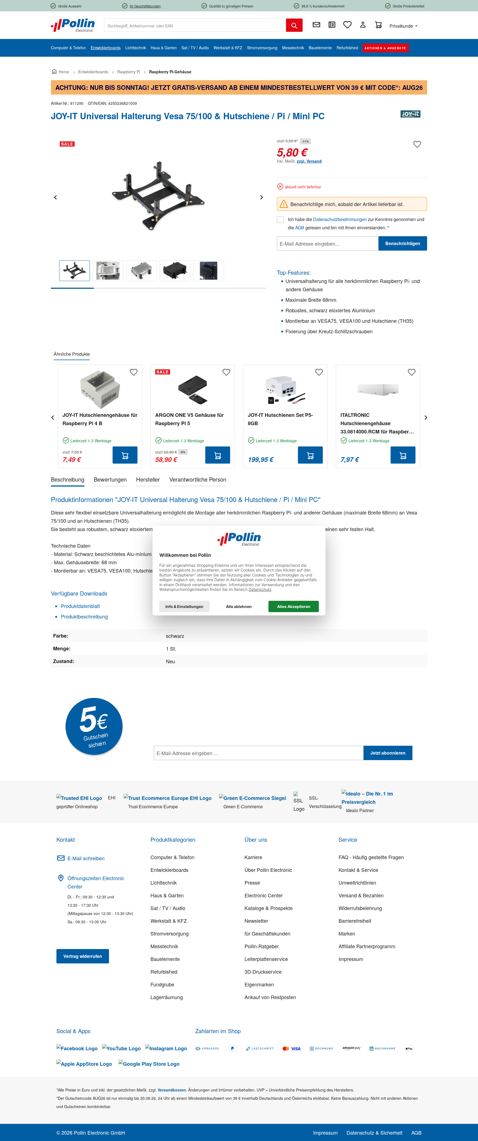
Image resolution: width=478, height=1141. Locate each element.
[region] (158, 213)
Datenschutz (189, 765)
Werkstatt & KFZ (168, 920)
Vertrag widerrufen (82, 956)
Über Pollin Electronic (268, 869)
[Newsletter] (316, 24)
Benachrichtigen (402, 243)
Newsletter (256, 920)
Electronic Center (264, 895)
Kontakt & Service (358, 869)
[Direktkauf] (332, 24)
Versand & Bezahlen (361, 895)
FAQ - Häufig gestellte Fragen (371, 857)
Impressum (351, 958)
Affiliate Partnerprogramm (367, 946)
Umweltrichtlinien (357, 882)
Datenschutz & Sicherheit (374, 1132)
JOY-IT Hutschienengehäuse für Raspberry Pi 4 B (100, 419)
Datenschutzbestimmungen (340, 219)
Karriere (253, 857)
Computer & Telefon (172, 857)
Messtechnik (164, 946)
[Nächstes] (261, 196)
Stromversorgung (169, 933)
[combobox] (195, 25)
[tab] (67, 480)
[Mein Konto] (362, 24)
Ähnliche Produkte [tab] (72, 354)
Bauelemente (165, 958)
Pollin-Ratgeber (262, 946)
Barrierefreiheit (355, 920)
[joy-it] (410, 118)
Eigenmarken (259, 984)
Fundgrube (162, 984)
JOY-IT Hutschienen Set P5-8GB (280, 419)
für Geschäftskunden (267, 933)
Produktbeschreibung (83, 616)
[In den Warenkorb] (125, 455)
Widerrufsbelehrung (360, 907)
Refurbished (163, 971)
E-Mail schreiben (86, 858)
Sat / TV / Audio (167, 907)
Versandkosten (172, 1090)
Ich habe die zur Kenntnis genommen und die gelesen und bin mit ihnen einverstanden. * (356, 223)
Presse (252, 882)
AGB (299, 227)
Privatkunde (401, 26)
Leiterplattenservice (266, 958)
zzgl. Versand (309, 161)
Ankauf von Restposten (270, 996)
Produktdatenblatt (79, 605)
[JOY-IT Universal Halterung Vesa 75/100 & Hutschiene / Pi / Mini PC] (158, 196)
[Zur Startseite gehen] (73, 24)
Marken (347, 933)
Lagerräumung (166, 996)
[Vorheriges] (55, 196)
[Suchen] (294, 25)
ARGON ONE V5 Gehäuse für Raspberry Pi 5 (189, 419)
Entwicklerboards (169, 869)
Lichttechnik (163, 882)
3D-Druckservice (263, 971)
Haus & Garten (167, 895)
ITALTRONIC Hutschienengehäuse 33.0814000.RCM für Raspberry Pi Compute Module (377, 423)
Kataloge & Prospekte (269, 907)
